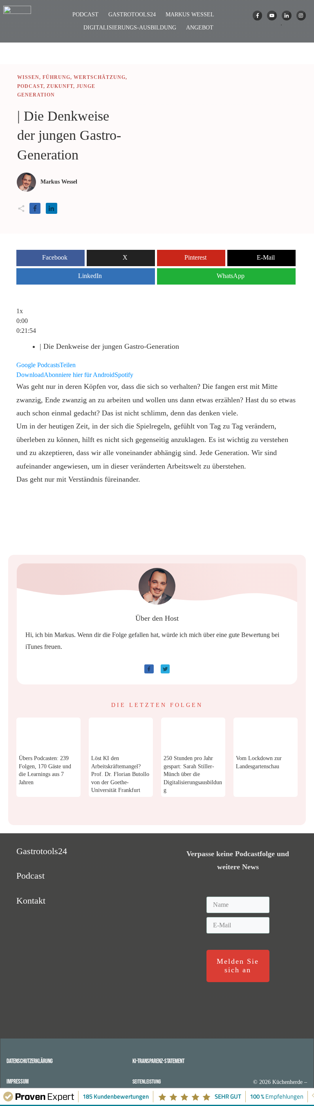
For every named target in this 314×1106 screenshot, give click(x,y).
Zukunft (60, 86)
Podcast (30, 86)
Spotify (123, 376)
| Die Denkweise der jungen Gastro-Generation (69, 135)
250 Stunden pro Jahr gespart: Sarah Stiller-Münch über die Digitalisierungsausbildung (193, 775)
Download (30, 376)
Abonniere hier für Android (79, 376)
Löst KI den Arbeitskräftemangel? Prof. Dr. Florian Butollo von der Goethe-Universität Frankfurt (120, 775)
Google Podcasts (38, 366)
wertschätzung (100, 77)
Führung (56, 77)
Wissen (28, 77)
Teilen (68, 366)
